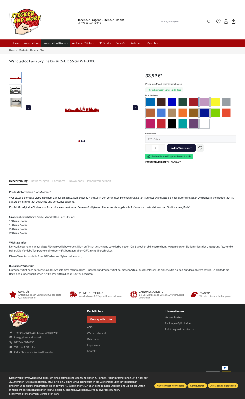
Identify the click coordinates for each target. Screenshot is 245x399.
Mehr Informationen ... (120, 377)
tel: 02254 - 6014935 (89, 23)
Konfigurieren (197, 385)
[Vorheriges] (28, 107)
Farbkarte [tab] (59, 181)
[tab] (18, 181)
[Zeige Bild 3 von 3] (84, 141)
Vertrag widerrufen (101, 319)
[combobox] (182, 21)
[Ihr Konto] (226, 21)
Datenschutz (94, 339)
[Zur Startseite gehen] (25, 21)
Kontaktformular (43, 352)
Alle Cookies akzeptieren (223, 385)
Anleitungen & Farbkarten (179, 329)
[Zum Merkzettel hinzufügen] (200, 148)
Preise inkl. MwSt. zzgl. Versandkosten (163, 84)
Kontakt (91, 350)
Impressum (93, 345)
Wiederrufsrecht (96, 333)
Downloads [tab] (76, 181)
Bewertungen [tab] (40, 181)
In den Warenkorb (181, 147)
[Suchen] (209, 21)
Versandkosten (173, 317)
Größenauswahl (150, 133)
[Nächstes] (135, 107)
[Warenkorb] (234, 21)
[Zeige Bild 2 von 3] (81, 141)
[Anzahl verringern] (149, 148)
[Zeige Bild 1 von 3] (79, 141)
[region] (74, 108)
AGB (89, 327)
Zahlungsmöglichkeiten (178, 323)
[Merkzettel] (218, 21)
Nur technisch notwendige (170, 385)
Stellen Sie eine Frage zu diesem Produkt (171, 156)
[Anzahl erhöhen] (161, 148)
